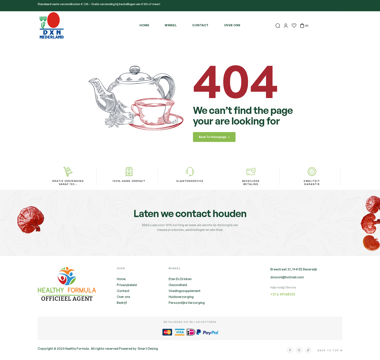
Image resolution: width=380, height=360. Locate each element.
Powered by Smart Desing (138, 349)
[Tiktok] (308, 350)
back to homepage (212, 137)
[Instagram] (299, 350)
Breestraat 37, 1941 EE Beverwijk (293, 269)
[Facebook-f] (290, 350)
